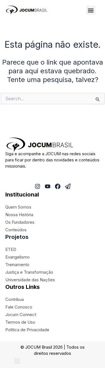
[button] (90, 10)
